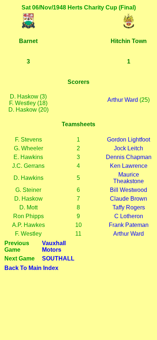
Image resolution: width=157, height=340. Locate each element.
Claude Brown (128, 199)
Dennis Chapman (129, 157)
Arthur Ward (122, 100)
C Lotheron (128, 216)
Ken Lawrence (129, 166)
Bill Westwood (128, 190)
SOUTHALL (58, 258)
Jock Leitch (128, 148)
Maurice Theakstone (128, 177)
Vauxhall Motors (54, 246)
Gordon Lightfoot (128, 139)
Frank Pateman (129, 225)
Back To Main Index (31, 268)
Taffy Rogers (128, 207)
